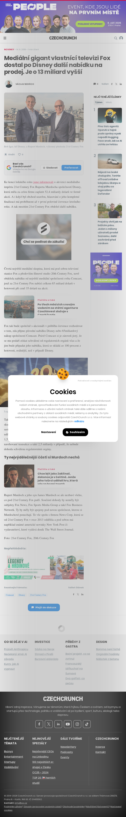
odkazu (79, 421)
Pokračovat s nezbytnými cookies (94, 380)
